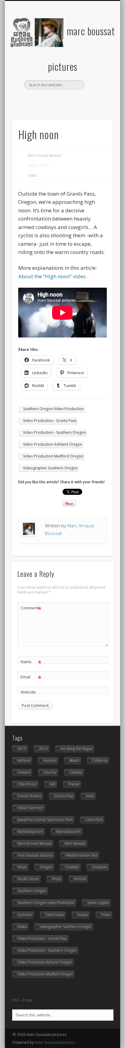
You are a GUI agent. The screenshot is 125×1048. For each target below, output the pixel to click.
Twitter (43, 100)
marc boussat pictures (35, 855)
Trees (105, 914)
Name (31, 662)
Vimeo (68, 100)
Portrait (80, 879)
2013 (22, 748)
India (90, 796)
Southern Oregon (32, 890)
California (99, 760)
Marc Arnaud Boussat (44, 155)
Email (31, 677)
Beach (74, 760)
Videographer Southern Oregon (50, 468)
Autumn (49, 760)
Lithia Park (94, 819)
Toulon (82, 914)
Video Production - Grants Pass (49, 420)
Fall (52, 784)
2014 (43, 748)
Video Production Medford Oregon (53, 456)
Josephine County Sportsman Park (45, 819)
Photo (56, 879)
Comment (31, 608)
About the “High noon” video (52, 276)
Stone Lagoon (98, 902)
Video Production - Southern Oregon (54, 432)
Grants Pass (63, 796)
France (73, 784)
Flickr (55, 100)
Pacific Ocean (28, 879)
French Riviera (29, 796)
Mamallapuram (68, 831)
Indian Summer (30, 807)
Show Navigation (98, 54)
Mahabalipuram (30, 831)
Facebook (30, 100)
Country (49, 772)
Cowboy (75, 772)
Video (32, 175)
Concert (24, 772)
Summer (25, 914)
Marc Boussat (75, 843)
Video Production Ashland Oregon (52, 444)
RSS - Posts (22, 1000)
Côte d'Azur (27, 784)
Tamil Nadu (54, 914)
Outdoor (72, 867)
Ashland (24, 760)
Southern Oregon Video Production (53, 408)
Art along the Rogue (77, 748)
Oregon (46, 867)
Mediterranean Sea (81, 855)
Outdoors (99, 867)
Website (28, 692)
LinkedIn (93, 100)
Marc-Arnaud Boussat (35, 843)
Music (22, 867)
